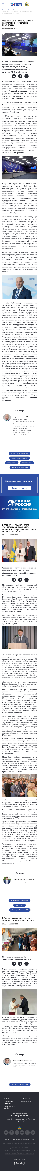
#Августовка (19, 905)
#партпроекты (27, 462)
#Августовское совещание (19, 900)
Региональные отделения (8, 1102)
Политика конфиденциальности (19, 1149)
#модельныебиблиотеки (20, 467)
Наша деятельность (15, 10)
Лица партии (25, 1098)
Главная (4, 10)
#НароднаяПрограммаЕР (20, 910)
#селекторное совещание (19, 453)
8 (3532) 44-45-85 (19, 1115)
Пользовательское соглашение (19, 1147)
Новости (26, 10)
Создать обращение (19, 488)
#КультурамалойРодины (19, 458)
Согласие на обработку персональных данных (19, 1153)
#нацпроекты (11, 462)
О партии (7, 1098)
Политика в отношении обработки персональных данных (19, 1151)
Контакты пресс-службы (9, 1107)
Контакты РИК (26, 1101)
